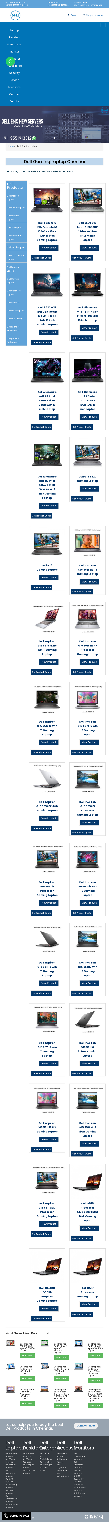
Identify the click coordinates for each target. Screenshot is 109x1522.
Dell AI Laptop (13, 302)
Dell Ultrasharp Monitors (78, 1465)
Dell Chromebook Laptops (12, 1499)
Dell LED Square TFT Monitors (79, 1479)
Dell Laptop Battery (62, 1455)
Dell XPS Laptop (14, 227)
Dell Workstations (46, 1457)
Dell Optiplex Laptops (28, 1466)
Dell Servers (45, 1453)
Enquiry (14, 101)
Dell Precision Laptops (12, 1506)
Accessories (14, 66)
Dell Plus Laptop (14, 318)
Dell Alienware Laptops (10, 1473)
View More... (27, 1355)
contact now (85, 1425)
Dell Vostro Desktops (28, 1460)
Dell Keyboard (61, 1466)
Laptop (14, 30)
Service (14, 80)
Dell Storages (46, 1464)
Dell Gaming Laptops (11, 1486)
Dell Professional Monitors (79, 1456)
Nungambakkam (94, 15)
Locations (14, 87)
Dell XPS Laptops (9, 1480)
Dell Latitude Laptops (11, 1466)
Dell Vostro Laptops (10, 1460)
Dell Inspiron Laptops (11, 1455)
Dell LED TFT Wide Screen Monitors (80, 1487)
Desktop (14, 37)
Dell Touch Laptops (10, 1491)
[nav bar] (103, 25)
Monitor (14, 51)
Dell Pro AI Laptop (15, 310)
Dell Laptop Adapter (62, 1460)
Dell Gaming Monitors (79, 1494)
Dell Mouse (62, 1470)
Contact (14, 94)
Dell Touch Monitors (78, 1472)
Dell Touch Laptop (16, 247)
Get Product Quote (41, 257)
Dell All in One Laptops (29, 1472)
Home (11, 146)
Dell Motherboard (63, 1474)
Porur (73, 15)
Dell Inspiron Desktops (28, 1455)
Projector (14, 58)
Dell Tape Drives (44, 1469)
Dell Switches (46, 1462)
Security (14, 73)
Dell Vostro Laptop (16, 207)
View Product (48, 247)
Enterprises (14, 44)
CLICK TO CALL (19, 1515)
